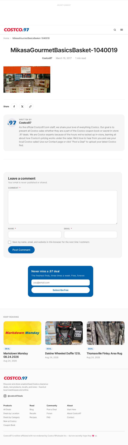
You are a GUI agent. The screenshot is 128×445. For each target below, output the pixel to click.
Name (12, 228)
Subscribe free (60, 290)
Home (6, 38)
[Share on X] (22, 106)
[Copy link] (30, 106)
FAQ (48, 417)
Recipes (33, 417)
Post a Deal (52, 409)
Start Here (71, 409)
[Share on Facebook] (14, 106)
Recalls (33, 413)
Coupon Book (9, 425)
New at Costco (9, 421)
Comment (14, 188)
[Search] (115, 30)
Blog (32, 409)
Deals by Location (11, 413)
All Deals (7, 409)
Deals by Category (11, 417)
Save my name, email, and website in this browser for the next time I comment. (51, 242)
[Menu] (122, 30)
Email (68, 228)
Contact (70, 417)
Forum (49, 413)
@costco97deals (15, 396)
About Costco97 (74, 413)
